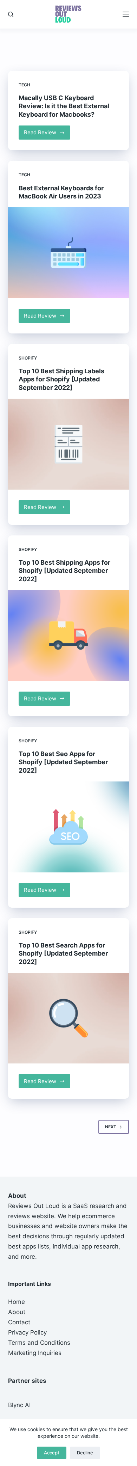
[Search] (10, 14)
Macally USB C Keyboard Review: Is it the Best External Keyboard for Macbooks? (64, 106)
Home (16, 1301)
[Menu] (126, 14)
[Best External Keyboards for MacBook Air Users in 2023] (68, 252)
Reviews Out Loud (34, 1205)
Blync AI (19, 1405)
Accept (51, 1452)
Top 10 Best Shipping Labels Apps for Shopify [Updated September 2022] (61, 379)
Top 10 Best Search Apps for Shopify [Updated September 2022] (63, 953)
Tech (24, 84)
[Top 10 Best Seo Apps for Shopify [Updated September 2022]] (68, 826)
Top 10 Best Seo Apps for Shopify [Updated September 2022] (63, 762)
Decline (85, 1452)
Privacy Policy (27, 1332)
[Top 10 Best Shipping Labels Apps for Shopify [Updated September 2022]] (68, 444)
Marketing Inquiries (34, 1352)
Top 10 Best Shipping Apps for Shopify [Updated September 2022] (64, 571)
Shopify (28, 358)
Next (110, 1126)
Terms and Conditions (39, 1342)
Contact (19, 1322)
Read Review (47, 134)
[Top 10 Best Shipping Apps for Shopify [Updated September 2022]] (68, 635)
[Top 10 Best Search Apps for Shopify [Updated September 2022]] (68, 1018)
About (16, 1311)
